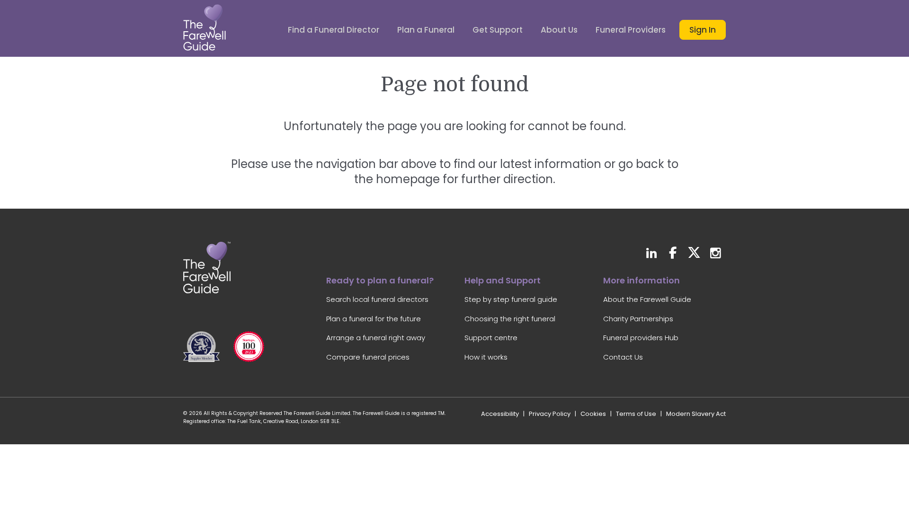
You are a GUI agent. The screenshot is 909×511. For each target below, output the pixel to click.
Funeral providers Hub (640, 338)
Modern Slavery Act (696, 413)
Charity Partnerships (638, 319)
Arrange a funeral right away (375, 338)
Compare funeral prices (368, 357)
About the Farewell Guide (647, 299)
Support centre (490, 338)
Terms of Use (636, 413)
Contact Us (623, 357)
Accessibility (500, 413)
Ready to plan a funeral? (380, 280)
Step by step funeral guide (510, 299)
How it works (486, 357)
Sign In (702, 29)
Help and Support (502, 280)
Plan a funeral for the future (373, 319)
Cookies (593, 413)
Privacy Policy (549, 413)
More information (641, 280)
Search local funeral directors (377, 299)
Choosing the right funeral (509, 319)
